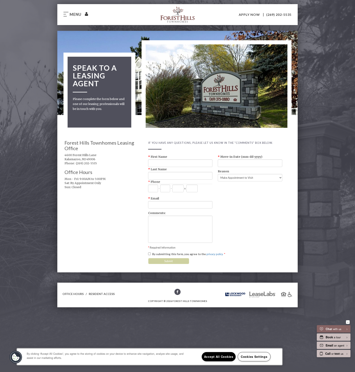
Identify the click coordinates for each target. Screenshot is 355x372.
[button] (177, 292)
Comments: (157, 213)
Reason (223, 171)
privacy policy (214, 254)
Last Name (157, 169)
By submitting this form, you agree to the (179, 254)
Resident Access (102, 294)
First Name (157, 157)
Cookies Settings (254, 357)
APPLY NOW (250, 14)
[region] (149, 356)
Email (153, 198)
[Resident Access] (86, 14)
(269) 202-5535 (279, 14)
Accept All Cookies (218, 357)
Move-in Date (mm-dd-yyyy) (240, 157)
